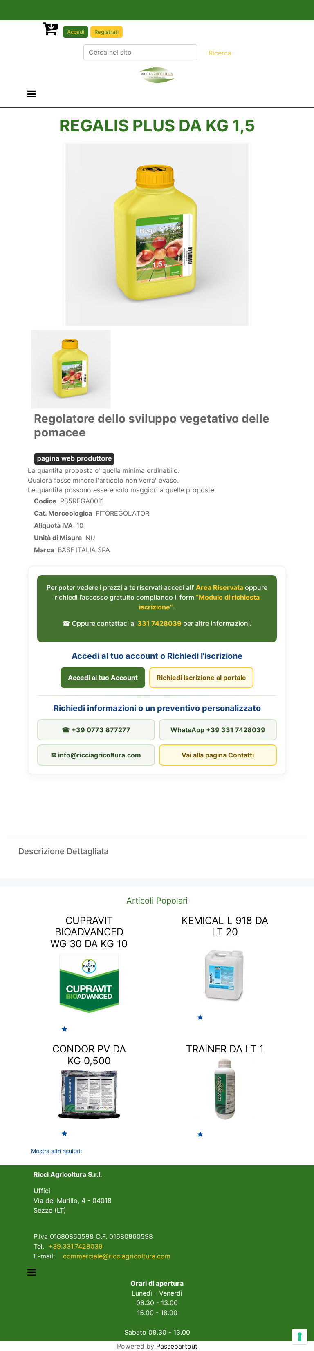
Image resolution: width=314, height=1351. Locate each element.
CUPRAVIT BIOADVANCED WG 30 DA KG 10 (89, 932)
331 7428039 (159, 623)
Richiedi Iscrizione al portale (201, 677)
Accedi (75, 32)
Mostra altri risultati (56, 1150)
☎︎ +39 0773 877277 (96, 730)
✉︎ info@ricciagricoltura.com (96, 755)
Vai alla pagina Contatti (218, 755)
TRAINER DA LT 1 (225, 1049)
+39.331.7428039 (75, 1246)
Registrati (106, 32)
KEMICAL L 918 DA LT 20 (225, 926)
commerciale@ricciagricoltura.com (116, 1256)
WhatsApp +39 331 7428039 (217, 730)
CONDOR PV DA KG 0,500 (89, 1055)
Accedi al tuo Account (103, 677)
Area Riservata (219, 587)
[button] (220, 53)
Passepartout (176, 1346)
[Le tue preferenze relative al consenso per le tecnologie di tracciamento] (299, 1336)
